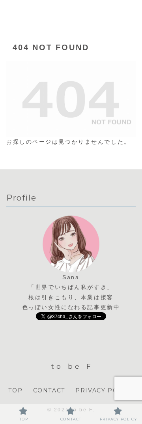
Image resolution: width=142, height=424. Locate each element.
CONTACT (49, 390)
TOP (15, 390)
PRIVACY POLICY (104, 390)
